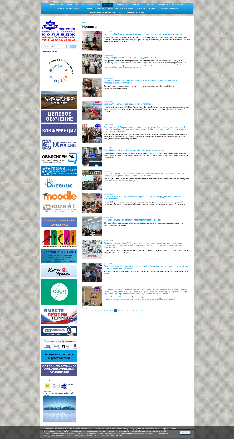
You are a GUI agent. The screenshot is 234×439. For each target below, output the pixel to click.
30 (139, 310)
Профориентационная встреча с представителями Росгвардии (132, 220)
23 (118, 310)
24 (121, 310)
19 (107, 310)
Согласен (184, 432)
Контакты (153, 9)
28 (133, 310)
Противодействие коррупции (102, 12)
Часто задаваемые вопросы (131, 12)
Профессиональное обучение (120, 9)
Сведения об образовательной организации (80, 5)
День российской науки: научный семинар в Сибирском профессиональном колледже (143, 34)
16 (98, 310)
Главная (54, 5)
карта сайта (65, 1)
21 (113, 310)
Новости (107, 5)
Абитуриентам (121, 5)
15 (95, 310)
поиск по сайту (55, 1)
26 (127, 310)
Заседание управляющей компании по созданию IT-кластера (131, 58)
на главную (44, 1)
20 (110, 310)
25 (124, 310)
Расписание (148, 5)
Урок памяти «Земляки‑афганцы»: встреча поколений (128, 104)
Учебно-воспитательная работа (70, 9)
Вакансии (141, 9)
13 (89, 310)
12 (86, 310)
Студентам (135, 5)
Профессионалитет (95, 9)
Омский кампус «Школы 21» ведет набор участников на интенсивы (134, 150)
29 (136, 310)
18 (104, 310)
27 (130, 310)
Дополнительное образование (170, 5)
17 (101, 310)
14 (92, 310)
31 (142, 310)
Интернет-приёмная (169, 9)
